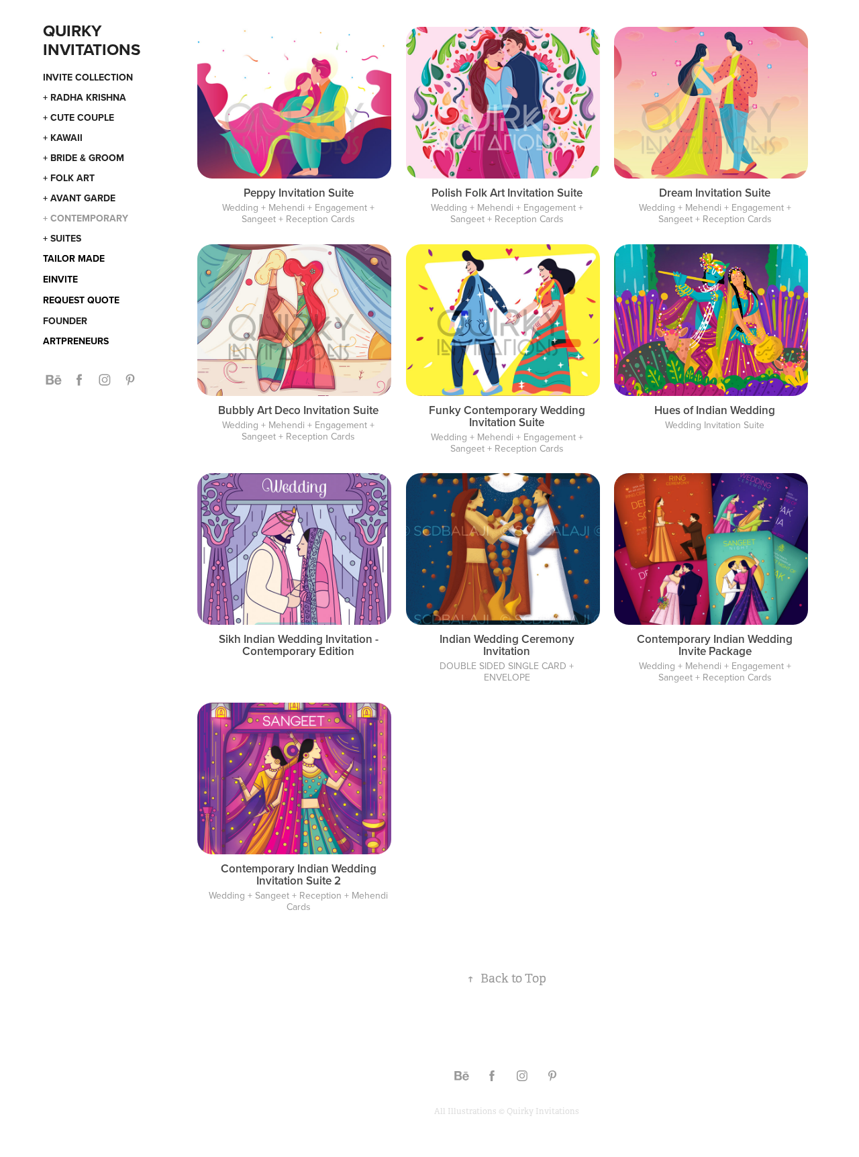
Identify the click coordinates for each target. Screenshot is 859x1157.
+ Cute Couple (78, 117)
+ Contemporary (85, 218)
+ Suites (62, 238)
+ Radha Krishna (84, 97)
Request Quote (81, 300)
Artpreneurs (76, 341)
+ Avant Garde (79, 198)
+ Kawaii (63, 137)
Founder (65, 321)
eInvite (60, 279)
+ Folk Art (69, 178)
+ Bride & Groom (83, 157)
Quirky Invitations (91, 40)
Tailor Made (74, 258)
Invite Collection (88, 77)
